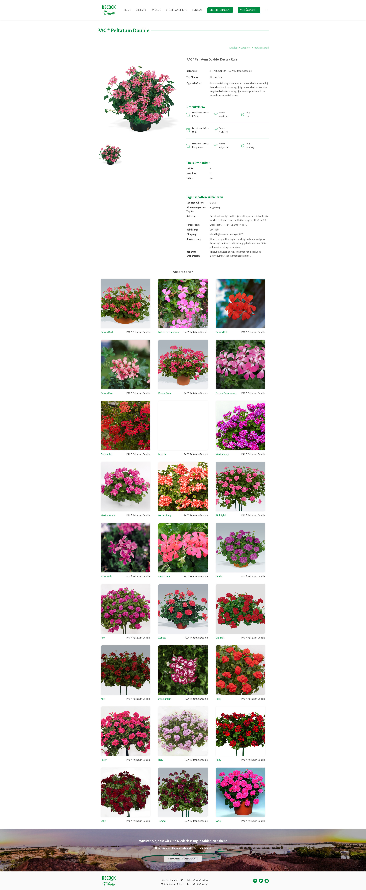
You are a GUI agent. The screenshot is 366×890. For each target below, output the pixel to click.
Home (127, 10)
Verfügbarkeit (249, 10)
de (267, 10)
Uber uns (141, 10)
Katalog (156, 10)
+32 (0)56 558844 (199, 880)
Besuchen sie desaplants (183, 858)
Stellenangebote (176, 10)
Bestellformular (220, 10)
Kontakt (197, 10)
